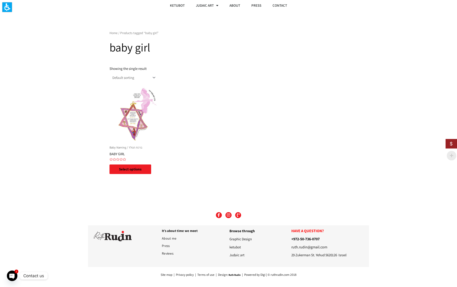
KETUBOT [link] (177, 5)
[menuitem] (177, 5)
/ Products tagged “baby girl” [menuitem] (145, 32)
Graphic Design (240, 239)
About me (169, 238)
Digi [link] (262, 274)
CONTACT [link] (280, 5)
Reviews (168, 253)
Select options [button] (130, 169)
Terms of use (205, 274)
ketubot (235, 247)
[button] (7, 7)
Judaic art (236, 255)
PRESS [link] (256, 5)
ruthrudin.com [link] (280, 274)
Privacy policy (185, 274)
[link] (137, 115)
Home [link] (113, 33)
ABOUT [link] (234, 5)
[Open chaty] (12, 276)
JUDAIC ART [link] (205, 5)
